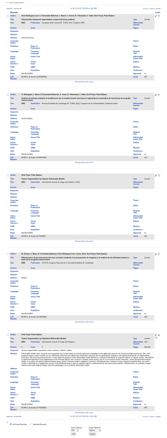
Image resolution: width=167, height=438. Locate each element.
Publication (35, 23)
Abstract (13, 34)
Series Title (35, 57)
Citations (152, 8)
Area (12, 70)
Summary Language (35, 52)
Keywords (14, 31)
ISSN (12, 67)
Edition (136, 62)
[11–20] (94, 8)
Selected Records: (40, 424)
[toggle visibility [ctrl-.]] (7, 422)
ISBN (33, 67)
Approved (137, 73)
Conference (137, 70)
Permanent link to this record (84, 82)
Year (12, 23)
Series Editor (12, 58)
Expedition (35, 70)
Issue (33, 28)
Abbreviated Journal (138, 24)
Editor (135, 46)
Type (135, 19)
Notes (12, 73)
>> (89, 8)
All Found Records (20, 424)
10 (87, 8)
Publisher (14, 46)
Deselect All (17, 8)
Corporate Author (14, 42)
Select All (9, 8)
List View (145, 8)
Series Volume (13, 63)
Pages (135, 28)
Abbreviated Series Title (138, 58)
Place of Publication (35, 47)
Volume (13, 28)
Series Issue (33, 63)
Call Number (13, 78)
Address (13, 38)
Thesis (136, 41)
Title (12, 19)
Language (14, 51)
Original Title (136, 52)
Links (157, 12)
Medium (136, 67)
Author (13, 16)
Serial (135, 77)
